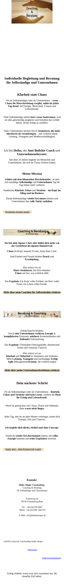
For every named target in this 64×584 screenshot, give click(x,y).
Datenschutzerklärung (51, 558)
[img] (32, 12)
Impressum (32, 550)
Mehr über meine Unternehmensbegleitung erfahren (32, 370)
